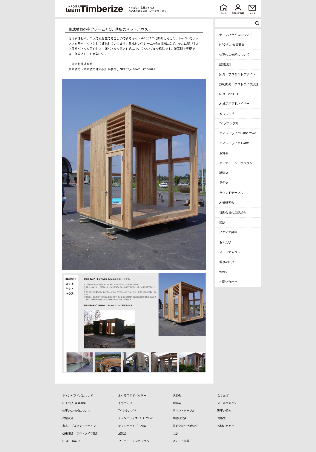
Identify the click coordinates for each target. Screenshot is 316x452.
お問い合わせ (228, 281)
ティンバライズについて (235, 34)
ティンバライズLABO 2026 (237, 133)
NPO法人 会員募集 (231, 44)
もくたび (225, 242)
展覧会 (223, 153)
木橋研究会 (226, 202)
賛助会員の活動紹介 (232, 212)
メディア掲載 (228, 232)
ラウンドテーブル (231, 192)
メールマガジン (229, 252)
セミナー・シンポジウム (235, 163)
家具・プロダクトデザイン (237, 74)
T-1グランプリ (229, 123)
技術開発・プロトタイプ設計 (238, 84)
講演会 (223, 173)
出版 (222, 222)
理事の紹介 (226, 262)
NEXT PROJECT (230, 94)
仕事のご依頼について (234, 54)
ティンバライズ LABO (234, 143)
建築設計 (225, 64)
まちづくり (226, 113)
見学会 (223, 182)
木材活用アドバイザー (234, 103)
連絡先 (223, 272)
